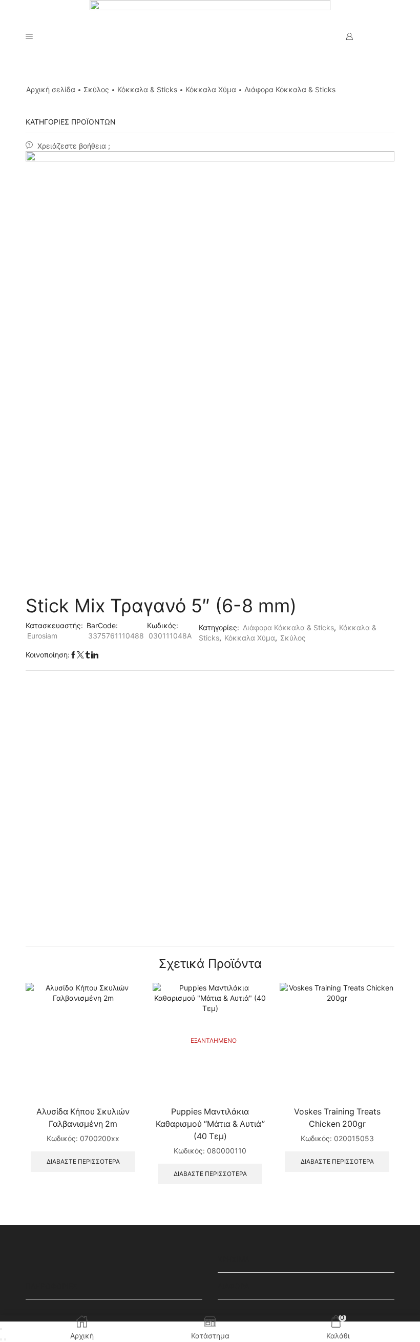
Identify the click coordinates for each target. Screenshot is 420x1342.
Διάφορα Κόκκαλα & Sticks (289, 89)
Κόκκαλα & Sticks (147, 89)
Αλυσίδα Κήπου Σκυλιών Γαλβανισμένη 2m (83, 1118)
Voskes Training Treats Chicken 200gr (337, 1118)
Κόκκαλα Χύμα (210, 89)
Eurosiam (42, 635)
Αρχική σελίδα (50, 89)
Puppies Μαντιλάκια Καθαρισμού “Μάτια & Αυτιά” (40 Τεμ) (210, 1124)
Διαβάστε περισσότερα (83, 1161)
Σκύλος (96, 89)
